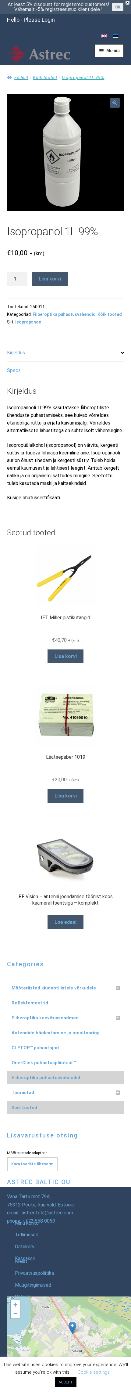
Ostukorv (24, 1246)
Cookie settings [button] (94, 1372)
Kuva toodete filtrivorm (32, 1164)
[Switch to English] (104, 36)
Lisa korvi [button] (66, 656)
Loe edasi (65, 922)
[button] (115, 103)
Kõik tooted (45, 77)
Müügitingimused (33, 1285)
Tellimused (26, 1235)
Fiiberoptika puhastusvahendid (64, 314)
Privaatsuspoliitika (34, 1273)
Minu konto (27, 1223)
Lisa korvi (50, 279)
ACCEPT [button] (65, 1382)
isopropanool (29, 322)
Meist (21, 1261)
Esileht (21, 77)
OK (117, 7)
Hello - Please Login (31, 19)
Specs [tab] (14, 370)
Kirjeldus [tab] (16, 353)
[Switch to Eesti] (116, 36)
